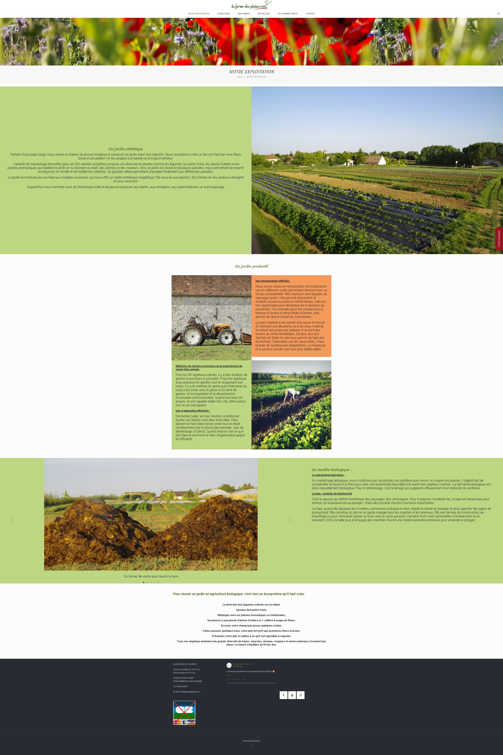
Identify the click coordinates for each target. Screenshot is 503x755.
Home (239, 77)
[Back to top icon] (490, 749)
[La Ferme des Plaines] (252, 5)
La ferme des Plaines (242, 664)
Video (228, 675)
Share (244, 679)
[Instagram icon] (252, 745)
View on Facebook (232, 679)
